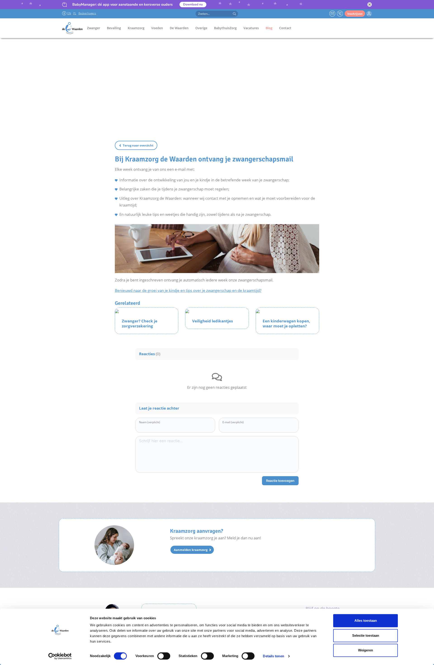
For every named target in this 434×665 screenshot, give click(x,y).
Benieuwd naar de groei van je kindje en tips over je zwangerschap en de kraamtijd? (188, 290)
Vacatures (251, 28)
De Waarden (179, 28)
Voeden (157, 28)
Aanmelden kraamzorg (191, 550)
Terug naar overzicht (138, 145)
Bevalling (114, 28)
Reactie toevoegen (280, 481)
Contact (285, 28)
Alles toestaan (365, 620)
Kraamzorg (136, 28)
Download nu (193, 4)
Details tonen (273, 656)
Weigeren (365, 650)
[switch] (163, 656)
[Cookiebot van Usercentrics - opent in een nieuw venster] (60, 656)
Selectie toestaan (365, 635)
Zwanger (93, 28)
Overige (201, 28)
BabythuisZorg (225, 28)
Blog (269, 28)
